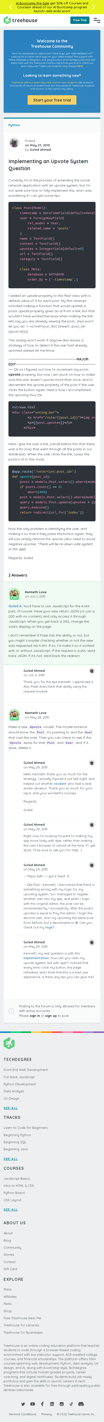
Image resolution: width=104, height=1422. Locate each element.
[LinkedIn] (52, 1404)
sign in (35, 1016)
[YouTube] (32, 1404)
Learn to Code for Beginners (26, 1128)
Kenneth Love (35, 592)
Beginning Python (17, 1135)
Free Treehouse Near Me (22, 1318)
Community (12, 1247)
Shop (8, 1311)
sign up (51, 1016)
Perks (8, 1304)
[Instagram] (61, 1404)
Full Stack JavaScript (19, 1077)
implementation (36, 958)
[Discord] (81, 1404)
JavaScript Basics (17, 1178)
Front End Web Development (26, 1070)
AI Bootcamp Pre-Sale (32, 3)
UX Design (11, 1098)
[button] (10, 7)
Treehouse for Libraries (21, 1325)
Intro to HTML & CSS (19, 1186)
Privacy (46, 1414)
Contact (9, 1262)
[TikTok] (71, 1404)
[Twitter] (23, 1404)
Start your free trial (52, 100)
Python (14, 125)
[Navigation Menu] (97, 20)
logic (49, 927)
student (60, 784)
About (8, 1233)
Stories (9, 1254)
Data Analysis (14, 1091)
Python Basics (14, 1193)
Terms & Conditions (22, 1414)
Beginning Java (16, 1149)
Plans (7, 1289)
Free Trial (80, 20)
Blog (7, 1240)
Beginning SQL (15, 1142)
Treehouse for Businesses (23, 1332)
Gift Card (10, 1269)
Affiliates (10, 1297)
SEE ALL (11, 1108)
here (80, 66)
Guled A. (15, 606)
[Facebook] (42, 1404)
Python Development (20, 1084)
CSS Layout (12, 1200)
